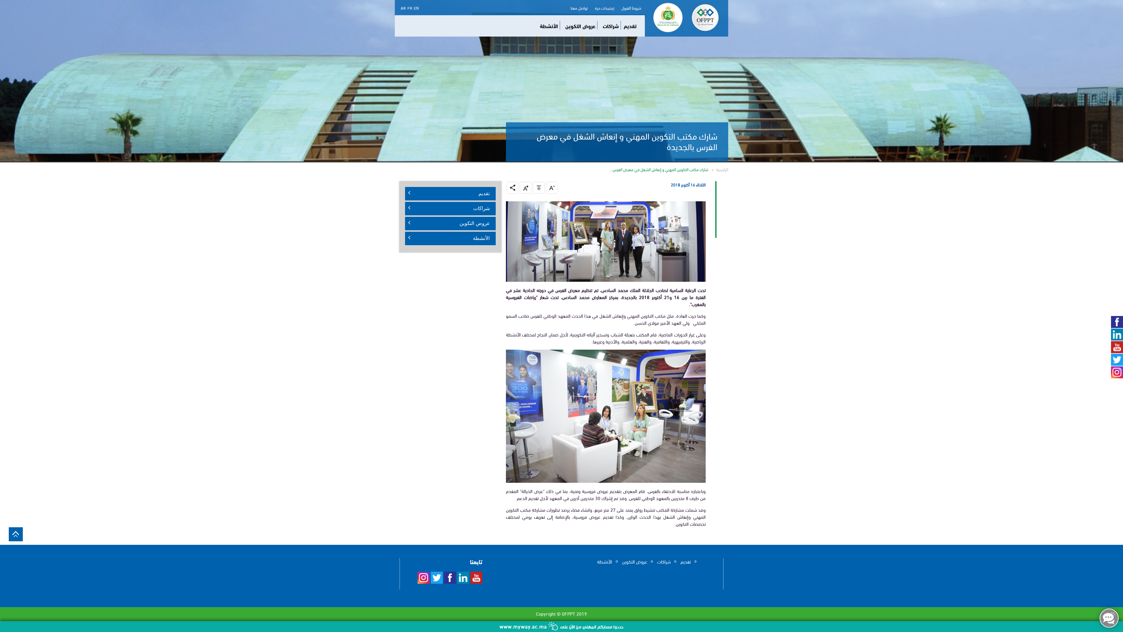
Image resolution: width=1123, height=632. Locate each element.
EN (416, 7)
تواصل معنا (579, 7)
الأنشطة (549, 26)
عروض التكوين (580, 26)
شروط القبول (631, 7)
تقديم (630, 26)
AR (403, 7)
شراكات (611, 26)
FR (409, 7)
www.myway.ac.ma (524, 626)
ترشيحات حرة (604, 7)
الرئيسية (722, 169)
